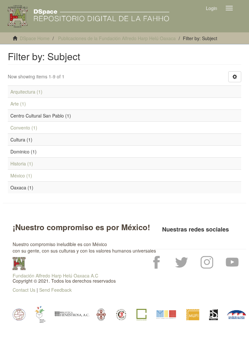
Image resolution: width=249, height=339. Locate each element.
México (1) (21, 175)
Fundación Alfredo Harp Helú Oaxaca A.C (55, 275)
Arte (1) (18, 103)
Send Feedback (55, 290)
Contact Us (24, 290)
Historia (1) (21, 163)
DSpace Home (35, 38)
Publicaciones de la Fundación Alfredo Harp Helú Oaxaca (117, 38)
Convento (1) (23, 127)
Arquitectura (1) (26, 91)
